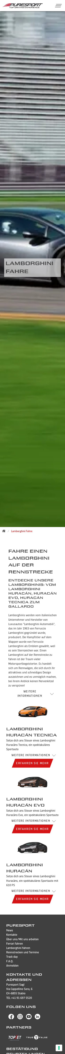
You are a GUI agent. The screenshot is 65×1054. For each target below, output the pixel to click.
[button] (57, 5)
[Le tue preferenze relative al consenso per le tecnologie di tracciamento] (59, 1048)
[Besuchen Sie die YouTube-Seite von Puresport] (29, 1018)
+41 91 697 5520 (21, 998)
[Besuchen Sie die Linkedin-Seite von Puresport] (38, 1018)
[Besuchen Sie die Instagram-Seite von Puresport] (20, 1018)
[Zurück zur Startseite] (5, 531)
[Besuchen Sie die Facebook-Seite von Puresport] (11, 1018)
